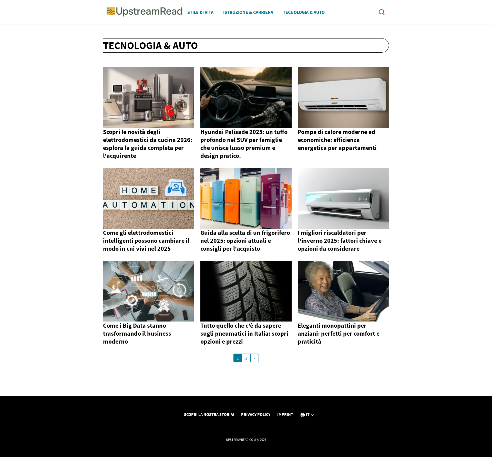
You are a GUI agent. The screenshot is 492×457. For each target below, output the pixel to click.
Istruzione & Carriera (248, 12)
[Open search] (382, 12)
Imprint (285, 414)
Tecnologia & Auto (304, 12)
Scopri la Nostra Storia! (209, 414)
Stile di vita (200, 12)
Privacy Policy (255, 414)
